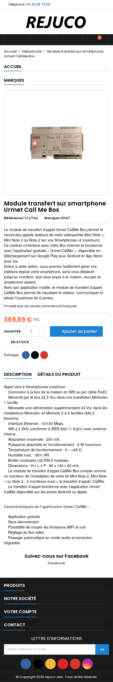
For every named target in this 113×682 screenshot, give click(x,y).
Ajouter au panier (75, 331)
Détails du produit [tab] (59, 374)
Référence (13, 218)
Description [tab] (18, 374)
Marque (51, 218)
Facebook (56, 563)
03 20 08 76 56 (38, 4)
